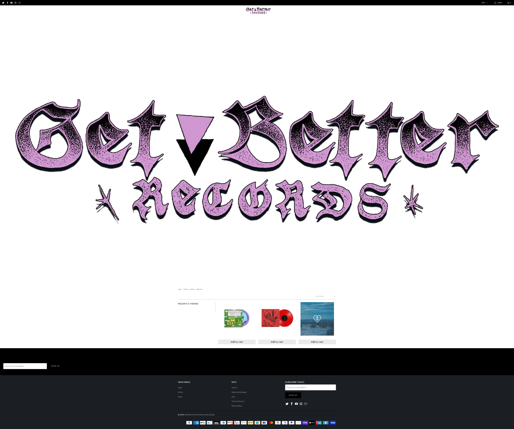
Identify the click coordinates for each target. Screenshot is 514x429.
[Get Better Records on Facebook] (7, 3)
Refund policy (237, 406)
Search (234, 388)
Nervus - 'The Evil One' (277, 323)
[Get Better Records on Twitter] (3, 3)
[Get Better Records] (258, 11)
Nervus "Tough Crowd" (317, 323)
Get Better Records (191, 415)
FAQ (233, 397)
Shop (133, 11)
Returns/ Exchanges (239, 392)
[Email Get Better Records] (19, 3)
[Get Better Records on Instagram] (15, 3)
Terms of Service (238, 401)
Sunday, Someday (237, 323)
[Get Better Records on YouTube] (11, 3)
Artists (121, 11)
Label (109, 11)
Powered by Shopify (206, 415)
